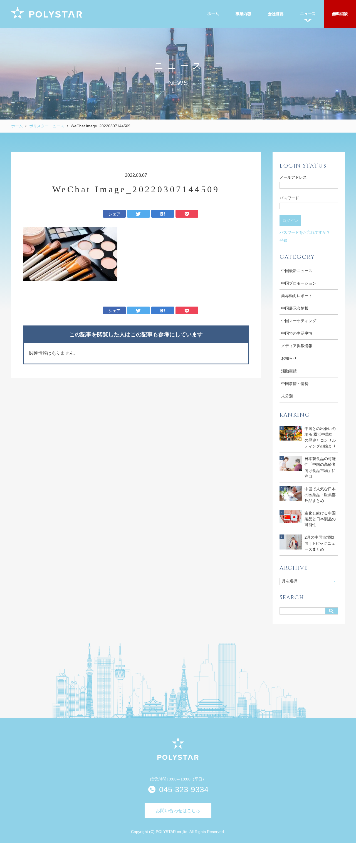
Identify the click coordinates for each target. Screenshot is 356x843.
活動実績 (289, 371)
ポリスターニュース (46, 126)
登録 (283, 240)
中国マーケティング (298, 321)
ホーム (17, 126)
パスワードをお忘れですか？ (305, 232)
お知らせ (289, 358)
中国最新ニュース (296, 270)
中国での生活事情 (296, 333)
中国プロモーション (298, 283)
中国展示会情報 (294, 308)
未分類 (287, 396)
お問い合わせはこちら (178, 810)
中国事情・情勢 (294, 383)
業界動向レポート (296, 296)
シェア (114, 214)
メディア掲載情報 (296, 346)
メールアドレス (293, 177)
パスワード (289, 198)
